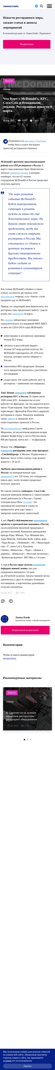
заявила (11, 418)
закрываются (7, 476)
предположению (13, 428)
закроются (18, 313)
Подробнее (27, 53)
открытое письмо (18, 172)
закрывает (20, 392)
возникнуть (38, 564)
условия (7, 1060)
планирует (7, 450)
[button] (24, 739)
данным (8, 320)
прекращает (40, 520)
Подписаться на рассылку (25, 630)
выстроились (7, 296)
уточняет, (28, 502)
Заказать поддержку (26, 42)
